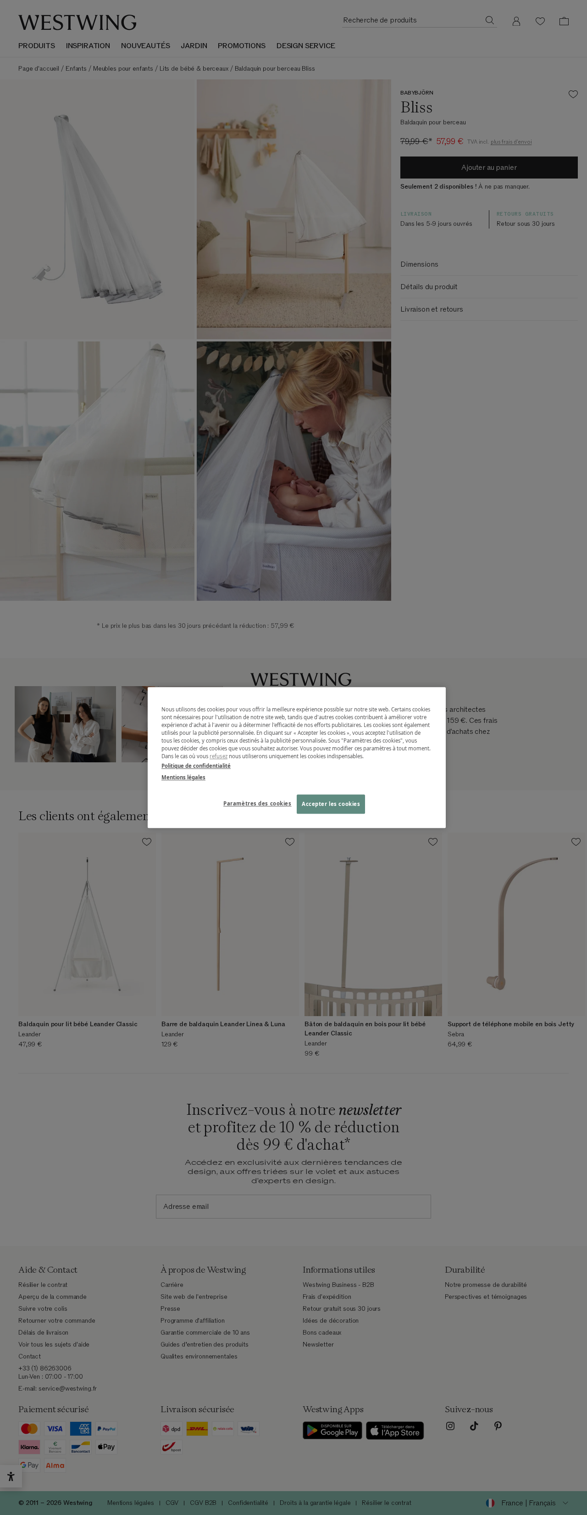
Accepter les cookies (331, 803)
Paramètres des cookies (257, 803)
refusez (218, 756)
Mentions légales (183, 777)
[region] (297, 757)
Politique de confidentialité (196, 765)
